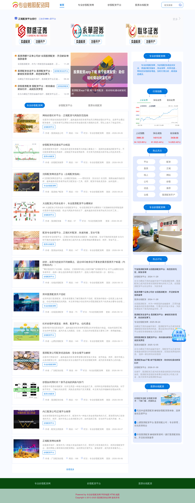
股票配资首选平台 (61, 71)
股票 (146, 168)
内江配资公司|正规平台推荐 (57, 411)
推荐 (168, 187)
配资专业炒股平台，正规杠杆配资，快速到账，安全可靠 (71, 232)
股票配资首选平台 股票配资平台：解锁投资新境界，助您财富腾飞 (35, 72)
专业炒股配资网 (86, 4)
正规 (168, 168)
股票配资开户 (168, 194)
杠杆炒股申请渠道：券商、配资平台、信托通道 (67, 323)
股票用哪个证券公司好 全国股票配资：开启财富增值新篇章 (43, 57)
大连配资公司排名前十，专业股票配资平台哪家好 (68, 203)
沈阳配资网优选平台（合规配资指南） (62, 174)
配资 (168, 161)
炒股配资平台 (114, 4)
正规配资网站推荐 (52, 440)
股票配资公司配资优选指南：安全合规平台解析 (67, 352)
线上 (146, 174)
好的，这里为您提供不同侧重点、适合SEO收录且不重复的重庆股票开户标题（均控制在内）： (84, 263)
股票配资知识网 (104, 497)
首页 (62, 4)
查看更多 (70, 469)
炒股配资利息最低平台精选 (56, 144)
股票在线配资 (142, 4)
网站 (168, 174)
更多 (176, 19)
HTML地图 (114, 494)
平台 (146, 161)
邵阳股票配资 (63, 86)
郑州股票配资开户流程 (54, 294)
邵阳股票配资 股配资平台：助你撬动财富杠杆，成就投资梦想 (36, 87)
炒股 (168, 181)
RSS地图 (105, 494)
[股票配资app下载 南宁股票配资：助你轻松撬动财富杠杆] (99, 74)
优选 (146, 187)
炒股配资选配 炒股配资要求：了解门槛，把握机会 (145, 399)
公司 (146, 181)
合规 (146, 194)
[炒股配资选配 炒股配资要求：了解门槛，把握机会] (170, 399)
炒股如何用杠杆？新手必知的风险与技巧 (63, 382)
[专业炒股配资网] (31, 4)
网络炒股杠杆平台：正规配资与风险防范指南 (65, 115)
